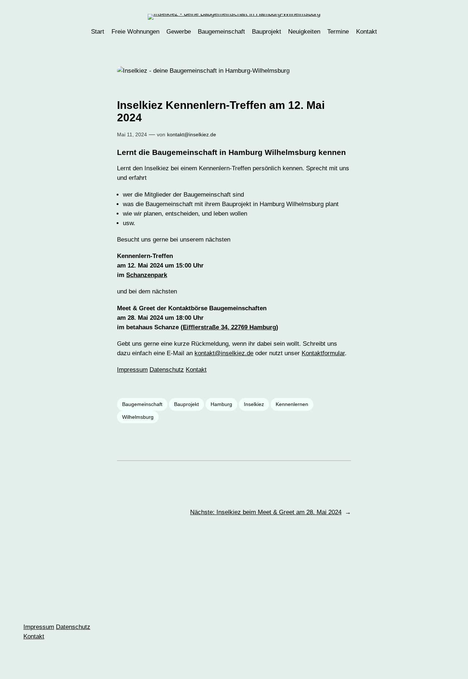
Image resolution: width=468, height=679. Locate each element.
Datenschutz (167, 369)
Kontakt (196, 369)
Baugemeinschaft (142, 404)
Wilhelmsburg (138, 417)
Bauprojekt (186, 404)
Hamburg (221, 404)
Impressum (132, 369)
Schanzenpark (146, 275)
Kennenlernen (292, 404)
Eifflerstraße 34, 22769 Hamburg (229, 327)
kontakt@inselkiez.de (191, 134)
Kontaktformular (323, 353)
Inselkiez (254, 404)
